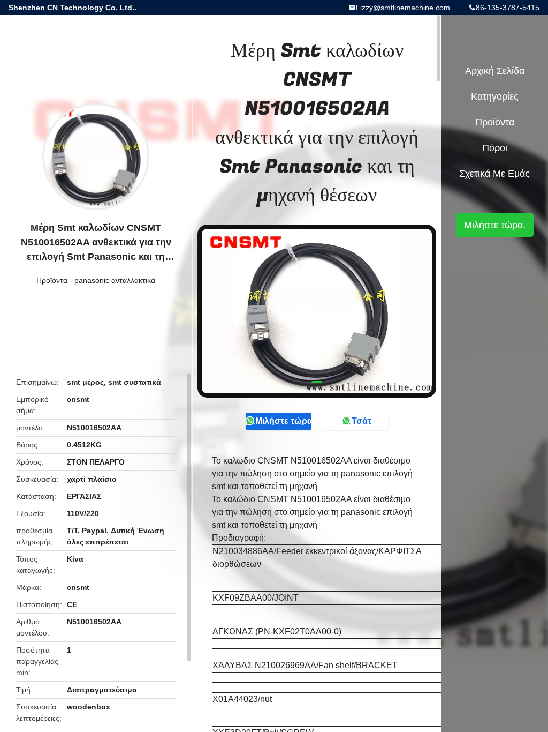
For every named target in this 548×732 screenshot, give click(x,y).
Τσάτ (361, 420)
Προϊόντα (51, 280)
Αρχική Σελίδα (494, 70)
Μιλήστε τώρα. (283, 420)
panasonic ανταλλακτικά (114, 280)
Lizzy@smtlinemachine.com (403, 7)
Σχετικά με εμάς (494, 173)
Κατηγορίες (495, 96)
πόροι (494, 148)
